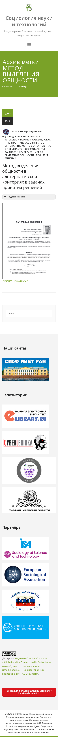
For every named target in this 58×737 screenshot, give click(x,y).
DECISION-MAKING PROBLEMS (25, 139)
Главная (7, 86)
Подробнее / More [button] (16, 196)
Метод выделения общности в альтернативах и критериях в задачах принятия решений (23, 176)
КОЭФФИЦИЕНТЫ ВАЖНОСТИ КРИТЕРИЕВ (25, 150)
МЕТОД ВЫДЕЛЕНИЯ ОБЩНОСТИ (24, 153)
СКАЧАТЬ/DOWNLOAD (15, 281)
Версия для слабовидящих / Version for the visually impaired (29, 691)
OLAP (47, 139)
